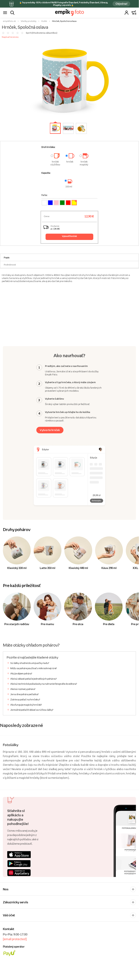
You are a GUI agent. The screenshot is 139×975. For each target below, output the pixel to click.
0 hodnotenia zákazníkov (44, 33)
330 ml (68, 186)
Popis (6, 257)
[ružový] (56, 202)
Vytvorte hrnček (50, 430)
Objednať (121, 3)
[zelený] (62, 202)
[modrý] (50, 202)
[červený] (68, 202)
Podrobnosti (10, 265)
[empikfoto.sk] (69, 12)
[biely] (44, 202)
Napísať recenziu (10, 37)
